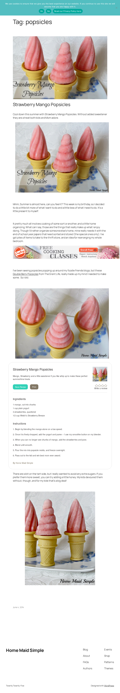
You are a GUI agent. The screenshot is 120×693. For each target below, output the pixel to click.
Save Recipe (20, 386)
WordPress (109, 685)
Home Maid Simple (25, 650)
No (48, 11)
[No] (116, 7)
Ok (41, 11)
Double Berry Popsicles (25, 274)
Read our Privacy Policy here (67, 11)
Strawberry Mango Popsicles (41, 104)
